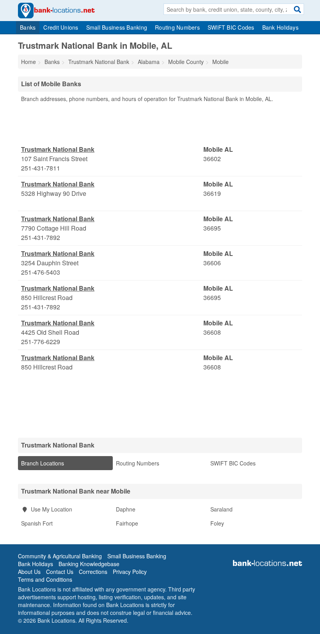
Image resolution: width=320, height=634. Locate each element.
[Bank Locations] (56, 10)
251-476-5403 (40, 272)
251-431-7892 (40, 237)
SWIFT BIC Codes (231, 27)
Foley (217, 523)
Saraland (221, 509)
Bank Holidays (280, 27)
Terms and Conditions (45, 579)
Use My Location (50, 509)
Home (28, 62)
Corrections (93, 571)
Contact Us (59, 571)
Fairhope (127, 523)
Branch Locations (42, 463)
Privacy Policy (130, 571)
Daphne (125, 509)
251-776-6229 (40, 341)
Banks (28, 27)
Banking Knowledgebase (89, 564)
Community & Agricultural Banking (60, 556)
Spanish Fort (37, 523)
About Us (29, 571)
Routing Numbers (177, 27)
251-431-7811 (40, 167)
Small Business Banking (117, 27)
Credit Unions (60, 27)
